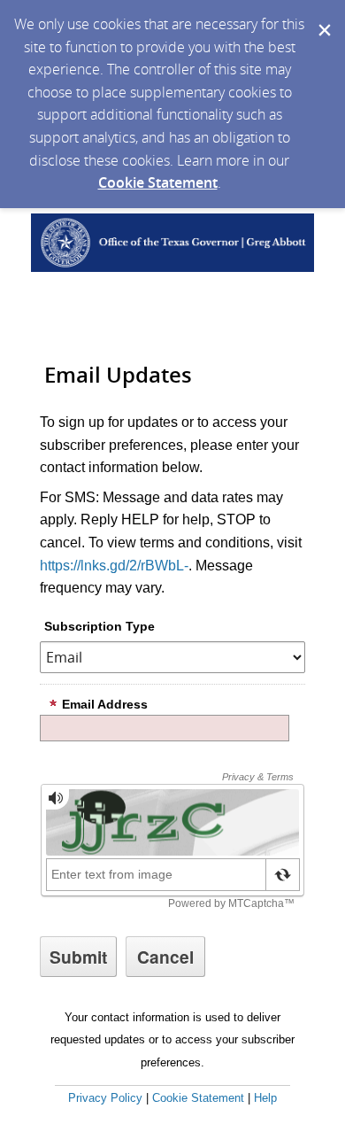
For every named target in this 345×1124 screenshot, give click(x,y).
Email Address (105, 704)
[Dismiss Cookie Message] (323, 17)
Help (265, 1098)
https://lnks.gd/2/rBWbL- (114, 565)
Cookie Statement (158, 182)
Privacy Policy (105, 1098)
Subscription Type (99, 626)
